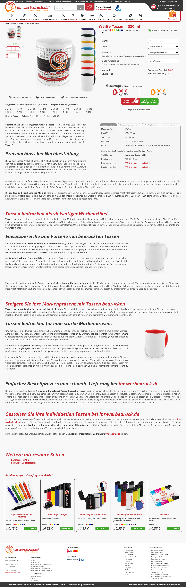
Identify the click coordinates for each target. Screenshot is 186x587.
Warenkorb (172, 16)
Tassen (21, 23)
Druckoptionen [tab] (150, 125)
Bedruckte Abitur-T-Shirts (160, 555)
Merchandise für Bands (159, 568)
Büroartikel (24, 19)
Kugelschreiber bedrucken (160, 565)
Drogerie (101, 19)
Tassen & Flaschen (50, 19)
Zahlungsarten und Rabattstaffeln (41, 564)
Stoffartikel (82, 19)
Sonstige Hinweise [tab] (170, 125)
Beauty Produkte (157, 557)
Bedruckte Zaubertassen (23, 462)
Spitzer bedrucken (157, 570)
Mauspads (165, 514)
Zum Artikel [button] (30, 528)
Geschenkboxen (156, 561)
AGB (63, 584)
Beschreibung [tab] (108, 125)
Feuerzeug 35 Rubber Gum (129, 514)
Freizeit (92, 19)
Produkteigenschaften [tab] (129, 125)
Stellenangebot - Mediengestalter (41, 568)
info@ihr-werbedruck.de (168, 5)
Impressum (172, 1)
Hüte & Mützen (130, 19)
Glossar (33, 578)
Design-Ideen (12, 19)
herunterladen (145, 109)
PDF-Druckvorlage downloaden (137, 163)
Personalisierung (157, 550)
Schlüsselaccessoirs (114, 19)
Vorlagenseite (113, 433)
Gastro (72, 19)
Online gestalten (152, 101)
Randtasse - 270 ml (20, 459)
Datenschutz (74, 584)
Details (170, 70)
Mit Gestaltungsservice (61, 1)
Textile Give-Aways (157, 572)
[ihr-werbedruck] (27, 7)
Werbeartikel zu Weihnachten (161, 576)
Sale (140, 19)
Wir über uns (35, 562)
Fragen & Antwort (36, 576)
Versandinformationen (37, 566)
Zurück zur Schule (157, 579)
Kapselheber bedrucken (159, 563)
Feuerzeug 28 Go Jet (57, 514)
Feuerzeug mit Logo (158, 559)
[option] (13, 33)
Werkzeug (63, 19)
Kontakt (33, 560)
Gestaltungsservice (157, 552)
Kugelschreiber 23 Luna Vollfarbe (22, 515)
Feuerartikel (35, 19)
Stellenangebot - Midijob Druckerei (41, 570)
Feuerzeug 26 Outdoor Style (93, 514)
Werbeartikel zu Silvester (160, 574)
